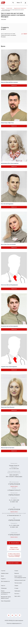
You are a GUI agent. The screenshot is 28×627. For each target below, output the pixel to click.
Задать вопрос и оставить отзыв (14, 548)
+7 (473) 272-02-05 (14, 484)
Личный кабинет (14, 542)
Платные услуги (18, 583)
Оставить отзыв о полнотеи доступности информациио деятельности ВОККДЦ (14, 555)
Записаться (14, 85)
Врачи (2, 576)
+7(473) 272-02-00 (14, 520)
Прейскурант (17, 591)
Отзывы (16, 588)
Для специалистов (5, 581)
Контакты (17, 593)
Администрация (4, 573)
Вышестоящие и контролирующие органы (20, 576)
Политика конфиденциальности (14, 623)
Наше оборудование (5, 601)
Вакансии (17, 573)
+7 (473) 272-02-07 (14, 535)
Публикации (4, 588)
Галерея (16, 585)
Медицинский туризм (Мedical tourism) (6, 597)
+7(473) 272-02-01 (14, 495)
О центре (3, 570)
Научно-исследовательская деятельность (5, 592)
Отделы (16, 570)
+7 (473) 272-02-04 (14, 509)
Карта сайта (17, 596)
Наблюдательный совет (20, 580)
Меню (18, 2)
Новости (3, 585)
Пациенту (3, 578)
